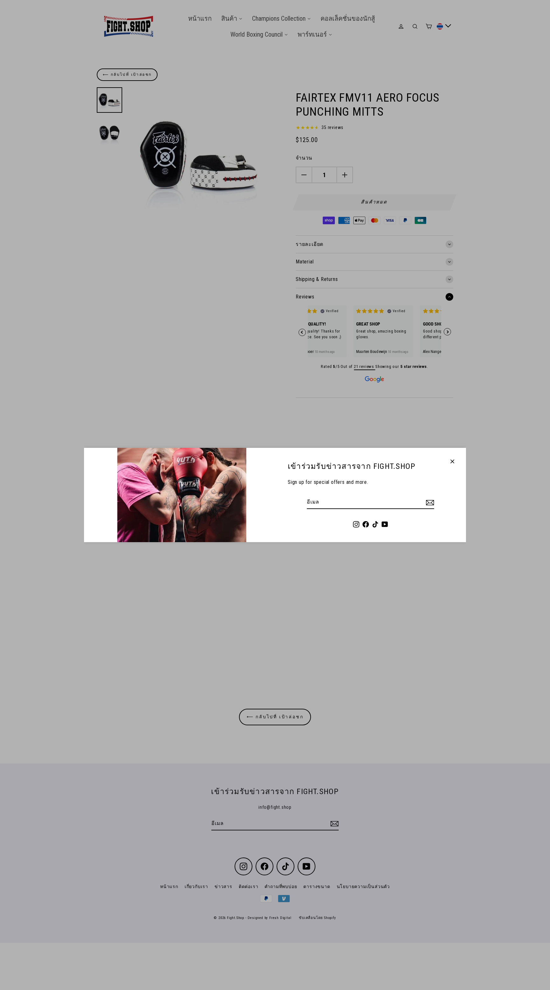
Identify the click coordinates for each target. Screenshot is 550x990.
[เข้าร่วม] (429, 502)
